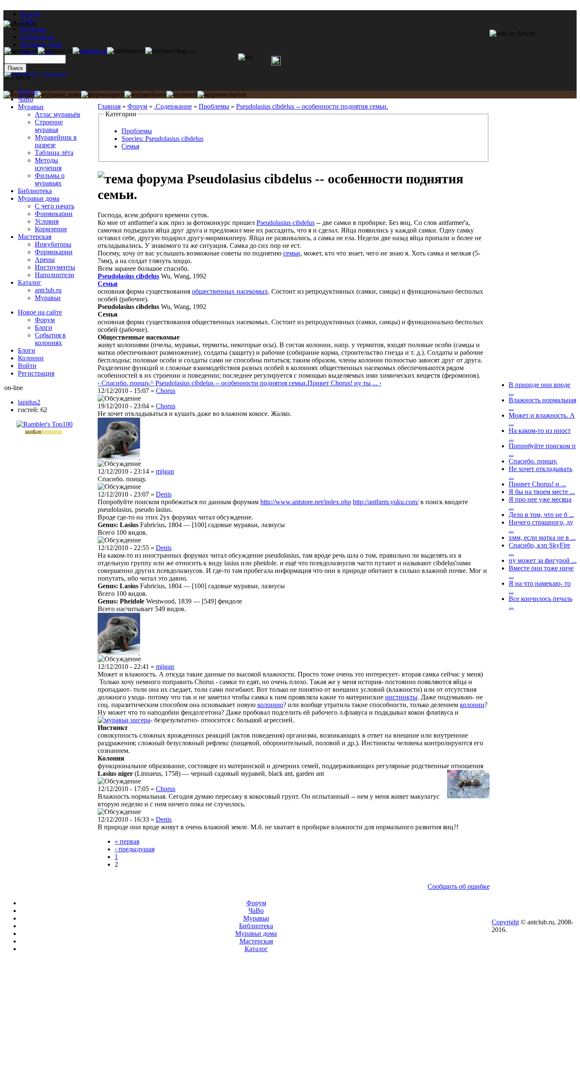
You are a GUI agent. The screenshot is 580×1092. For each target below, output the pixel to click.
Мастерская (34, 236)
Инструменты (55, 267)
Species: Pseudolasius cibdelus (162, 138)
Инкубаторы (53, 244)
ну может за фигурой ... (543, 560)
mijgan (165, 471)
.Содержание (173, 106)
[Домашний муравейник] (90, 50)
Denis (164, 494)
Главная (109, 106)
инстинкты (401, 697)
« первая (127, 841)
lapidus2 (29, 402)
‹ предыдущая (135, 849)
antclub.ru (48, 290)
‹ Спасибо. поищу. (124, 383)
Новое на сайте (40, 312)
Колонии (31, 358)
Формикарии (54, 213)
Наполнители (54, 274)
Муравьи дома (38, 198)
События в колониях (50, 338)
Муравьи (31, 106)
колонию (270, 704)
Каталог (29, 282)
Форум (30, 13)
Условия (47, 221)
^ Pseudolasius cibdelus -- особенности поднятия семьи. (228, 383)
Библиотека (35, 190)
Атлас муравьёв (57, 114)
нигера (140, 720)
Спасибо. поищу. (533, 461)
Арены (45, 259)
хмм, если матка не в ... (542, 537)
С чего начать (54, 206)
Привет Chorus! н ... (537, 484)
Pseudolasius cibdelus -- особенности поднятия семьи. (312, 106)
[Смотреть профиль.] (119, 457)
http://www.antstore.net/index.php (305, 501)
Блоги (43, 327)
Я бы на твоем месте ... (542, 491)
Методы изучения (48, 164)
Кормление (51, 229)
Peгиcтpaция (36, 373)
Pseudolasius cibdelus (285, 222)
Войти (27, 365)
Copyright (505, 922)
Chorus (165, 390)
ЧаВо (25, 99)
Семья (130, 146)
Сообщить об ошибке (459, 886)
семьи (291, 253)
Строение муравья (49, 125)
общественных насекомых (230, 291)
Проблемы (214, 106)
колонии (472, 704)
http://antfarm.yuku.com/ (386, 501)
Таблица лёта (54, 152)
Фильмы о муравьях (50, 179)
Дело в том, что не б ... (541, 514)
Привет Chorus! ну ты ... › (344, 383)
